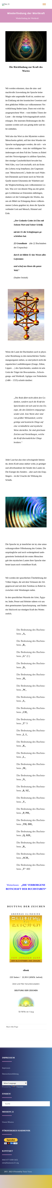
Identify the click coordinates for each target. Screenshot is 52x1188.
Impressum (6, 1068)
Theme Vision (27, 1172)
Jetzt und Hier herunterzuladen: (26, 984)
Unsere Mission (8, 1122)
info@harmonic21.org (10, 1163)
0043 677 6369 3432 (10, 1160)
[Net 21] (6, 4)
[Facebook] (44, 1027)
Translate (19, 1087)
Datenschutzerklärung (10, 1074)
